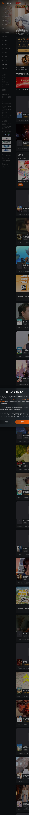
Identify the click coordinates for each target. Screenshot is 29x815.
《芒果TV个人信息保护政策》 (18, 400)
